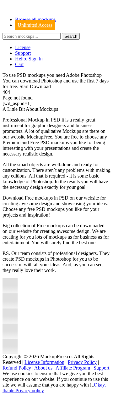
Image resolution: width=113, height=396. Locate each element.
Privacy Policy (82, 362)
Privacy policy (29, 390)
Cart (19, 64)
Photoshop (51, 80)
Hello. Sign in (29, 58)
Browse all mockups (35, 19)
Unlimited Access (35, 25)
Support (23, 53)
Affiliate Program (73, 368)
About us (43, 368)
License (22, 47)
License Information (44, 362)
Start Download (35, 86)
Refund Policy (17, 368)
